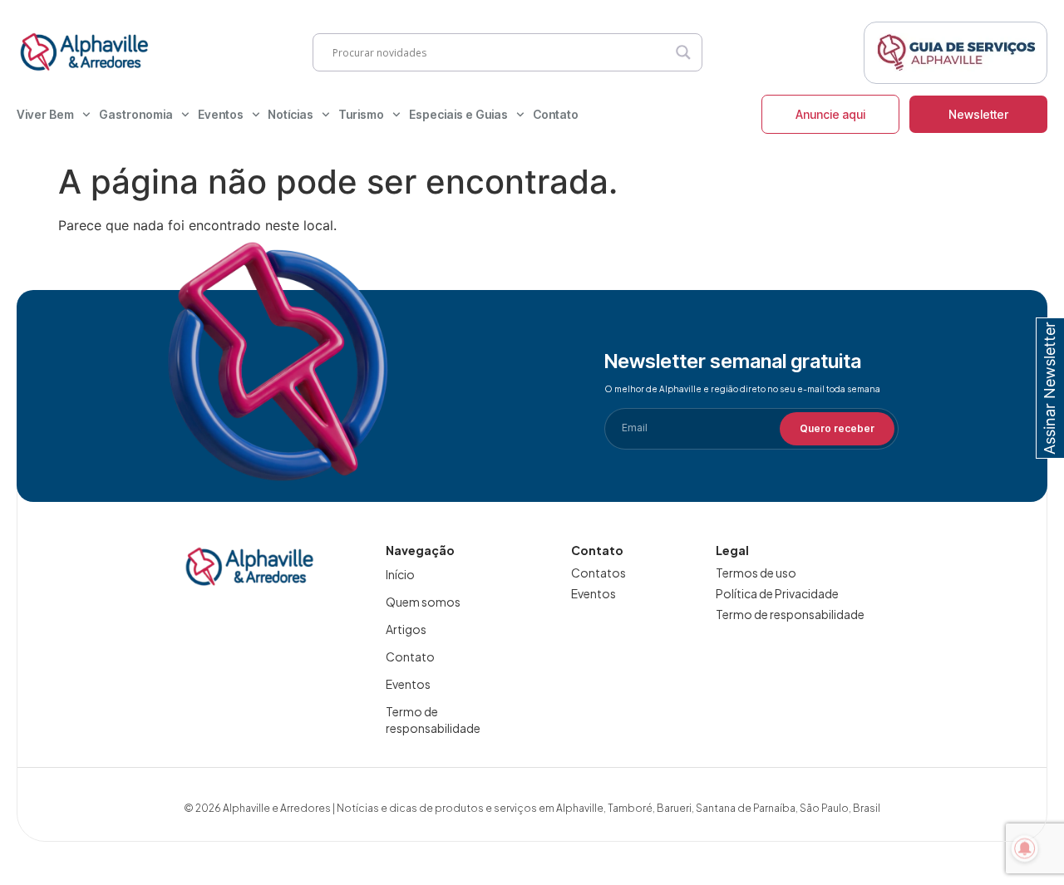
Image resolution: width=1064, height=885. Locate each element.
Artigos (406, 629)
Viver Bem (45, 114)
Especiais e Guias (458, 114)
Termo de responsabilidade (433, 719)
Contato (556, 114)
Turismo (361, 114)
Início (400, 574)
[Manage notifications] (1025, 848)
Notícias (290, 114)
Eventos (221, 114)
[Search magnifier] (683, 52)
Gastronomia (136, 114)
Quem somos (423, 601)
